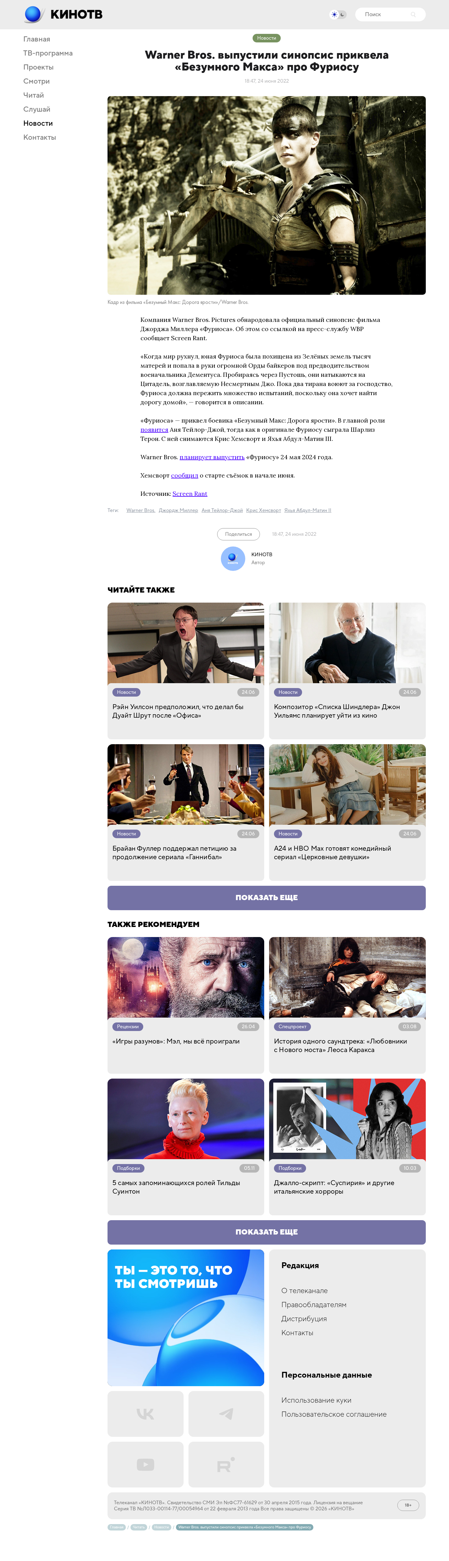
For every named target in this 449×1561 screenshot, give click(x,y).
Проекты (38, 67)
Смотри (36, 81)
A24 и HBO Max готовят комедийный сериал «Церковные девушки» (332, 852)
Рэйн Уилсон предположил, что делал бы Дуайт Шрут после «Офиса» (178, 711)
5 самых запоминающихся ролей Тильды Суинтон (176, 1187)
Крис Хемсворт (263, 510)
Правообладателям (314, 1305)
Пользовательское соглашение (334, 1414)
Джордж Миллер (178, 510)
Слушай (36, 110)
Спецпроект (292, 1027)
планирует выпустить (212, 457)
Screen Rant (190, 493)
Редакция (300, 1266)
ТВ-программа (48, 53)
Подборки (128, 1168)
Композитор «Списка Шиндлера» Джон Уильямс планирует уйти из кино (337, 711)
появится (154, 429)
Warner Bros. (140, 510)
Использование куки (316, 1400)
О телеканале (304, 1291)
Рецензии (128, 1027)
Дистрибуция (304, 1319)
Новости (38, 124)
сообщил (184, 475)
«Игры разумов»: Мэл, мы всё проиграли (176, 1041)
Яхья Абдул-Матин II (307, 510)
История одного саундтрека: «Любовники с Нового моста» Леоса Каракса (340, 1045)
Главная (36, 39)
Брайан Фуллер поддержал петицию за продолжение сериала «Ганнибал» (174, 852)
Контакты (39, 138)
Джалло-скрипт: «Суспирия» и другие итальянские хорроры (334, 1187)
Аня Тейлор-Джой (222, 510)
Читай (33, 95)
